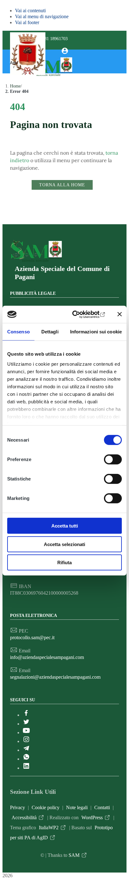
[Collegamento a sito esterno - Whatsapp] (26, 759)
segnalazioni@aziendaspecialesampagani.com (55, 677)
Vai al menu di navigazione (42, 16)
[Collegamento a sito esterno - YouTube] (26, 732)
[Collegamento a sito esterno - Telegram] (26, 750)
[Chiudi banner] (119, 314)
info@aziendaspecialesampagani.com (47, 657)
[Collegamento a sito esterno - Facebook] (26, 715)
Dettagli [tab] (50, 331)
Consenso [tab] (18, 331)
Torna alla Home (62, 185)
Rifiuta (64, 562)
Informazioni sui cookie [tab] (96, 331)
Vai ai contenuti (30, 10)
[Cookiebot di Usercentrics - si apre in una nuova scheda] (80, 314)
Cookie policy (45, 807)
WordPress (92, 817)
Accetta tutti (64, 525)
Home (15, 85)
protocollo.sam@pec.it (32, 637)
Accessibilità (24, 817)
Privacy (17, 807)
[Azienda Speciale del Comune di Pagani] (36, 261)
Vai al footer (27, 22)
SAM (74, 855)
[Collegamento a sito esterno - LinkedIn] (26, 768)
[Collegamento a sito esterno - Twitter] (26, 723)
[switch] (113, 459)
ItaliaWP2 (49, 827)
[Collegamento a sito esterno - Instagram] (26, 741)
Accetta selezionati (64, 544)
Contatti (102, 807)
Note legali (77, 807)
